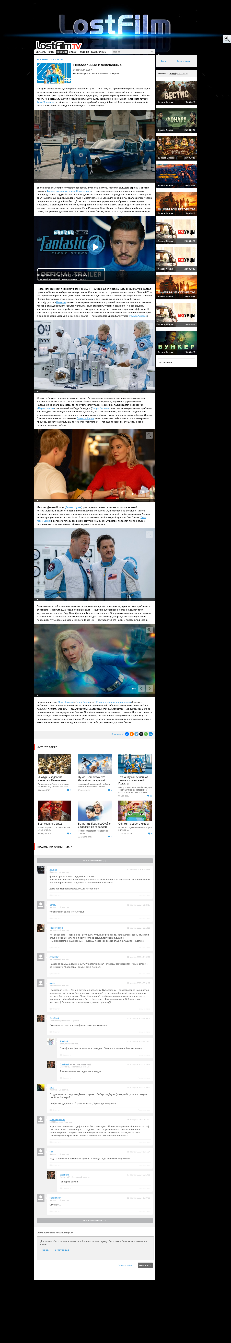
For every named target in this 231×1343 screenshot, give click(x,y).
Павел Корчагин (57, 1119)
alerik (52, 983)
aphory (53, 905)
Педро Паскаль (100, 408)
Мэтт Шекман (65, 702)
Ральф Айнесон (138, 315)
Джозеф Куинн (73, 507)
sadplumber (55, 1198)
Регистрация (61, 1249)
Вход (45, 1249)
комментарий (85, 1064)
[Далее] (149, 384)
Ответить (56, 895)
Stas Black (54, 1018)
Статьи (59, 60)
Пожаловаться (144, 895)
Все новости (44, 60)
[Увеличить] (149, 115)
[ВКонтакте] (127, 734)
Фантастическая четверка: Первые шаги (69, 191)
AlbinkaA (64, 1041)
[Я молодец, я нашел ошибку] (214, 39)
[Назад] (141, 384)
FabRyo (53, 869)
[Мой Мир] (151, 734)
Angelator (54, 957)
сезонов (182, 73)
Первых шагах (46, 408)
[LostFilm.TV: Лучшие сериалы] (60, 45)
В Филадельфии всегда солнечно (112, 702)
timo (51, 1152)
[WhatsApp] (146, 734)
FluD (52, 1087)
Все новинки (165, 362)
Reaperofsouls (56, 928)
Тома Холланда (45, 102)
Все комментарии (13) (94, 861)
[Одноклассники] (132, 734)
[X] (141, 734)
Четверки (61, 302)
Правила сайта (125, 1265)
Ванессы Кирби (85, 418)
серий (172, 73)
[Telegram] (136, 734)
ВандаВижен (83, 702)
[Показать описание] (38, 181)
